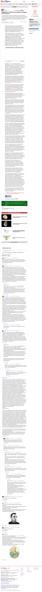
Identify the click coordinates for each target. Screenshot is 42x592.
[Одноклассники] (22, 10)
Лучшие (10, 250)
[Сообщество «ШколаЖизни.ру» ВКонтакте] (34, 4)
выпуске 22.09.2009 (11, 208)
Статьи (22, 570)
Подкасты (22, 574)
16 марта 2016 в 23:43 (11, 296)
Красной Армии (10, 63)
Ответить (7, 294)
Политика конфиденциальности (5, 582)
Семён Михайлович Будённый (9, 90)
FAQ (27, 569)
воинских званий (12, 64)
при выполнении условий (14, 586)
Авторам (28, 570)
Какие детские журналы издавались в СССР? (19, 238)
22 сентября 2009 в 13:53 (11, 527)
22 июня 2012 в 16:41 (10, 445)
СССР (11, 192)
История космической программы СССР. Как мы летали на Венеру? (20, 217)
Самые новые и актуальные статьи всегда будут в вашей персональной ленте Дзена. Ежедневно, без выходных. (34, 24)
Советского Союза (13, 88)
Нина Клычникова (6, 330)
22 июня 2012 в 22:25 (11, 330)
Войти (33, 1)
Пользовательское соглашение (5, 583)
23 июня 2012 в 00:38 (6, 345)
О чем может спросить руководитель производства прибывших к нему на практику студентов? (19, 231)
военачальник (16, 193)
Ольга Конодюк (6, 527)
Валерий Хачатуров (6, 284)
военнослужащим (22, 66)
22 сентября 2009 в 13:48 (5, 535)
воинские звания (10, 193)
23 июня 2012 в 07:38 (12, 438)
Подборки (22, 569)
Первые (8, 250)
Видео (21, 575)
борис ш (5, 445)
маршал (8, 192)
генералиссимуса (7, 35)
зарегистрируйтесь (14, 252)
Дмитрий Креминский (24, 21)
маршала (18, 29)
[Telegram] (23, 10)
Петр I (15, 33)
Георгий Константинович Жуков (14, 108)
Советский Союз (15, 192)
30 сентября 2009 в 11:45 (14, 496)
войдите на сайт (21, 252)
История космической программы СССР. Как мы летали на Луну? (20, 224)
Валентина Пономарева (7, 496)
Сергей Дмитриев (7, 438)
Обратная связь (36, 569)
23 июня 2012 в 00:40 (13, 452)
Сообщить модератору (17, 296)
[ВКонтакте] (20, 10)
